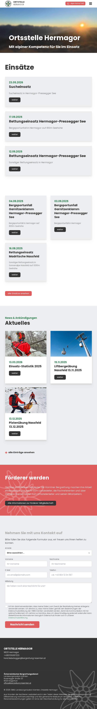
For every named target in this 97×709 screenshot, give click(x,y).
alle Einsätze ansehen (18, 293)
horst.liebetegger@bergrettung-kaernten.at (25, 658)
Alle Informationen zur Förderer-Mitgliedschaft (30, 503)
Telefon (53, 570)
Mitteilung (9, 581)
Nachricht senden (22, 624)
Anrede (8, 548)
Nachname (54, 559)
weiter (15, 99)
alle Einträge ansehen (21, 452)
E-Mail (7, 570)
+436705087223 (11, 655)
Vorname (9, 559)
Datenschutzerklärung (17, 618)
